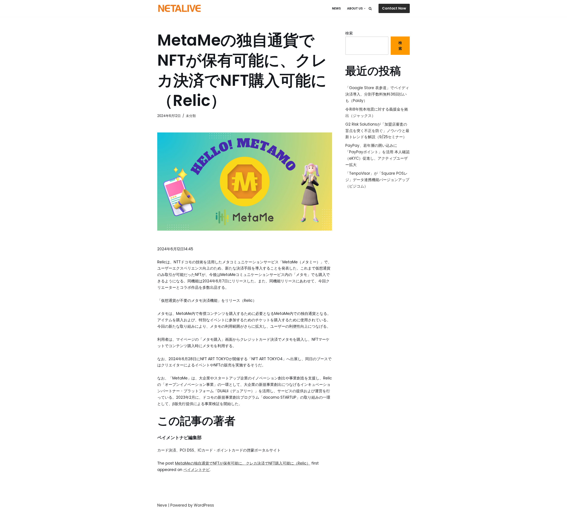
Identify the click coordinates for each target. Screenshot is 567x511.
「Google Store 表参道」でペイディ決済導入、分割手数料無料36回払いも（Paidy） (377, 94)
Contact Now (394, 8)
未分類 (191, 115)
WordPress (204, 505)
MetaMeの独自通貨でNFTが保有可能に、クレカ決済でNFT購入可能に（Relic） (242, 463)
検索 (349, 33)
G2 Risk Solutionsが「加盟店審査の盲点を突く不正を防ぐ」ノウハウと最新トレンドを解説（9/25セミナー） (377, 131)
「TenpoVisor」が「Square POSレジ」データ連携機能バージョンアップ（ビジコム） (377, 180)
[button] (364, 8)
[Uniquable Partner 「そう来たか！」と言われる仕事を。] (179, 8)
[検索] (370, 8)
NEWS (336, 8)
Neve (162, 505)
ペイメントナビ (196, 469)
